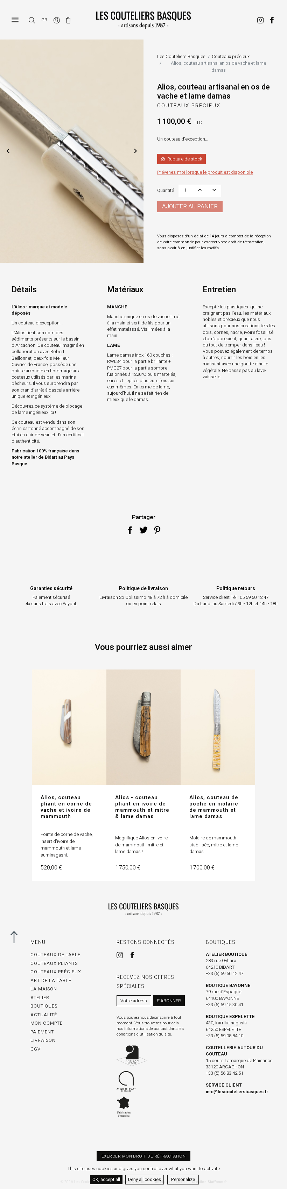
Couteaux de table (55, 954)
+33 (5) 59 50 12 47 (224, 973)
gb (44, 19)
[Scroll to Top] (12, 937)
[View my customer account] (57, 19)
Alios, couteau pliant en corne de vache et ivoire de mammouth (66, 807)
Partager (129, 530)
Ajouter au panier (190, 206)
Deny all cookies (144, 1179)
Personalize (183, 1179)
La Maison (43, 989)
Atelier (39, 997)
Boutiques (43, 1006)
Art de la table (50, 980)
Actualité (43, 1014)
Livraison (43, 1040)
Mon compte (46, 1023)
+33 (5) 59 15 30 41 (224, 1004)
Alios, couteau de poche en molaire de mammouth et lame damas (213, 807)
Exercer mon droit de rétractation (144, 1156)
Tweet (143, 530)
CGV (35, 1049)
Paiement (42, 1032)
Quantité (165, 190)
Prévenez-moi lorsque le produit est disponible (205, 172)
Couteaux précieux (188, 105)
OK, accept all (106, 1179)
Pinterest (157, 530)
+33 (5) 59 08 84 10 (224, 1035)
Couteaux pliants (54, 963)
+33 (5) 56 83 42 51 (224, 1073)
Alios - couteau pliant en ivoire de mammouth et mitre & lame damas (142, 807)
